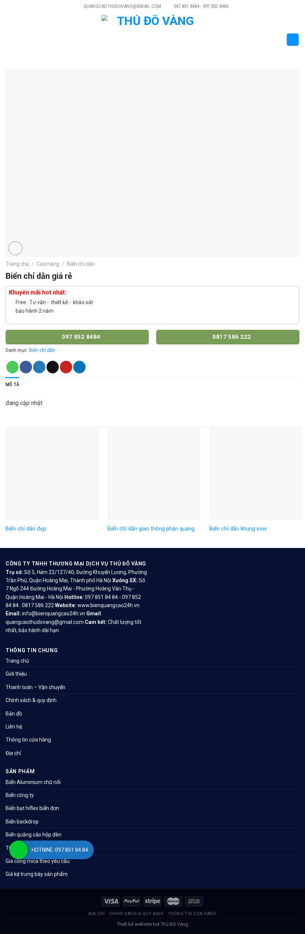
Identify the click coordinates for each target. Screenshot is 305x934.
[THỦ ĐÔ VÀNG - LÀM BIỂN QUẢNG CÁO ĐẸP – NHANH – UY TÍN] (153, 39)
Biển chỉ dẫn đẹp (26, 529)
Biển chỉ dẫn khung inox (238, 529)
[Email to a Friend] (52, 367)
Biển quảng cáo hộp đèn (33, 835)
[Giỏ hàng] (293, 40)
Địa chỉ (13, 753)
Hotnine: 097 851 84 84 (60, 850)
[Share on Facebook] (26, 367)
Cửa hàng (47, 264)
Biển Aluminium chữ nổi (33, 782)
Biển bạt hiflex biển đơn (32, 808)
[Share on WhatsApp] (12, 367)
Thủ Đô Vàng (174, 924)
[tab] (12, 384)
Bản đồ (14, 714)
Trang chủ (17, 264)
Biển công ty (20, 795)
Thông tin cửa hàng (28, 740)
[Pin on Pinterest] (66, 367)
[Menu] (10, 40)
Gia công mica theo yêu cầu (38, 861)
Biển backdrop (22, 822)
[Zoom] (15, 248)
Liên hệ (14, 727)
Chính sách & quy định (31, 700)
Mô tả (12, 384)
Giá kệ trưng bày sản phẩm (37, 874)
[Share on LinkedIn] (79, 367)
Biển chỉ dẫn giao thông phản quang (151, 529)
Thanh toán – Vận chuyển (35, 687)
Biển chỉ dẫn (81, 264)
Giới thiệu (16, 674)
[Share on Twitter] (39, 367)
